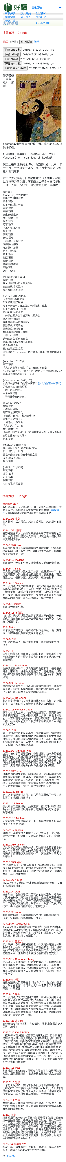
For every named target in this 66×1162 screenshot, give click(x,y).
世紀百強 (37, 7)
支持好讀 (41, 17)
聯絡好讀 (10, 20)
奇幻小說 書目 (42, 23)
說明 (37, 41)
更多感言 (11, 1155)
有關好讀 (10, 13)
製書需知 (10, 17)
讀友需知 (26, 13)
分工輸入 (26, 17)
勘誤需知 (41, 13)
